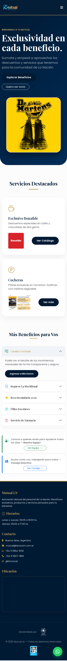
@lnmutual (12, 561)
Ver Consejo (34, 468)
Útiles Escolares (20, 409)
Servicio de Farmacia (23, 420)
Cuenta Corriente (21, 351)
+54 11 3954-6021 (15, 550)
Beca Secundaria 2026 (24, 397)
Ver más (48, 302)
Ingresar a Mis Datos (22, 373)
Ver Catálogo (45, 240)
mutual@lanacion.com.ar (20, 545)
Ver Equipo (34, 448)
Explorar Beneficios (19, 77)
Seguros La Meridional (24, 386)
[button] (26, 148)
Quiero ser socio (15, 87)
